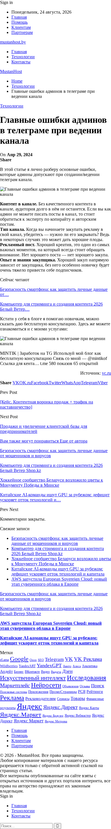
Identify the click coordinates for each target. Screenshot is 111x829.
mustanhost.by (13, 42)
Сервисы (63, 699)
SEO (41, 660)
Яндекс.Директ (60, 707)
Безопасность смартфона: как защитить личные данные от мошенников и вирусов (57, 541)
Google (19, 658)
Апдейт (6, 671)
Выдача (56, 671)
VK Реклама (88, 659)
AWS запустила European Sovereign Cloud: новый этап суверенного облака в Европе (59, 582)
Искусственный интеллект (33, 678)
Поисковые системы (13, 691)
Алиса (77, 666)
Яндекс (29, 706)
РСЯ (81, 691)
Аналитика (89, 666)
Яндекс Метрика (56, 721)
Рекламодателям (40, 698)
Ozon (33, 660)
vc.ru (106, 373)
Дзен (67, 671)
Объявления (70, 686)
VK (69, 659)
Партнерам (22, 32)
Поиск (97, 685)
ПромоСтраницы (63, 692)
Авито (67, 666)
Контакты (20, 61)
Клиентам (21, 27)
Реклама (12, 697)
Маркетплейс (15, 685)
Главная (19, 17)
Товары (78, 698)
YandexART (27, 666)
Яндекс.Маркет (20, 714)
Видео (45, 672)
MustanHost (11, 71)
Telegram (54, 659)
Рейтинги (95, 691)
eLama (4, 660)
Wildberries (9, 666)
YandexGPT (49, 665)
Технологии (23, 56)
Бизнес (19, 672)
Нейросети (46, 685)
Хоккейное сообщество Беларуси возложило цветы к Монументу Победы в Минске (61, 561)
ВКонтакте (32, 672)
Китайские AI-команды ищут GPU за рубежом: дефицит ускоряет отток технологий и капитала (57, 571)
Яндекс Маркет (29, 720)
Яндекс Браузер (52, 715)
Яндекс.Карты (89, 708)
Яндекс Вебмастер (78, 716)
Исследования (86, 677)
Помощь (19, 22)
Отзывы (85, 686)
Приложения (38, 692)
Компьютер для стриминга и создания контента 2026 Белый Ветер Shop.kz (57, 551)
